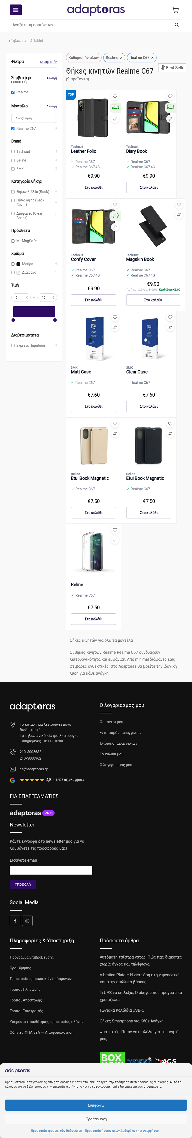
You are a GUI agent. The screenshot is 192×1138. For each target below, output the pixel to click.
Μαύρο (27, 264)
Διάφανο (29, 272)
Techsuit (23, 152)
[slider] (13, 320)
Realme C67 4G (88, 167)
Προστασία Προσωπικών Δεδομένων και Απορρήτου (122, 1131)
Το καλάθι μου (112, 754)
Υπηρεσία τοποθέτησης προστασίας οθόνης (47, 1021)
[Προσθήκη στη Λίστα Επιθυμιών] (115, 96)
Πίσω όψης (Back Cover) (30, 202)
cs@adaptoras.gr (34, 769)
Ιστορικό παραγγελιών (118, 743)
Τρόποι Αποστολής (26, 1000)
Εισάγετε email (23, 860)
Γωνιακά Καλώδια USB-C (122, 1010)
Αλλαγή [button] (51, 78)
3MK (20, 169)
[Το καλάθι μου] (175, 9)
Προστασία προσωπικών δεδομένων (56, 1131)
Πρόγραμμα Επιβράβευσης (32, 957)
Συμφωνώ (96, 1105)
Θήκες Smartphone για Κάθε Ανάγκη (132, 1021)
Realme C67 (26, 129)
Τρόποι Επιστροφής (26, 1011)
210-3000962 (30, 758)
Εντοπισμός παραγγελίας (121, 732)
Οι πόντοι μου (111, 722)
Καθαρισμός (48, 62)
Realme (22, 92)
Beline (21, 160)
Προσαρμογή (96, 1119)
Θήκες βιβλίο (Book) (32, 192)
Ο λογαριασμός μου (116, 765)
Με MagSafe (26, 241)
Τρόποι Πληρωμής (25, 989)
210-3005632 (30, 752)
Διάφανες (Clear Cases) (29, 215)
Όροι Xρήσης (20, 968)
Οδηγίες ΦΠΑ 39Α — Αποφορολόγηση (42, 1032)
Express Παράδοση (31, 345)
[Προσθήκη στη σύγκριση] (115, 119)
